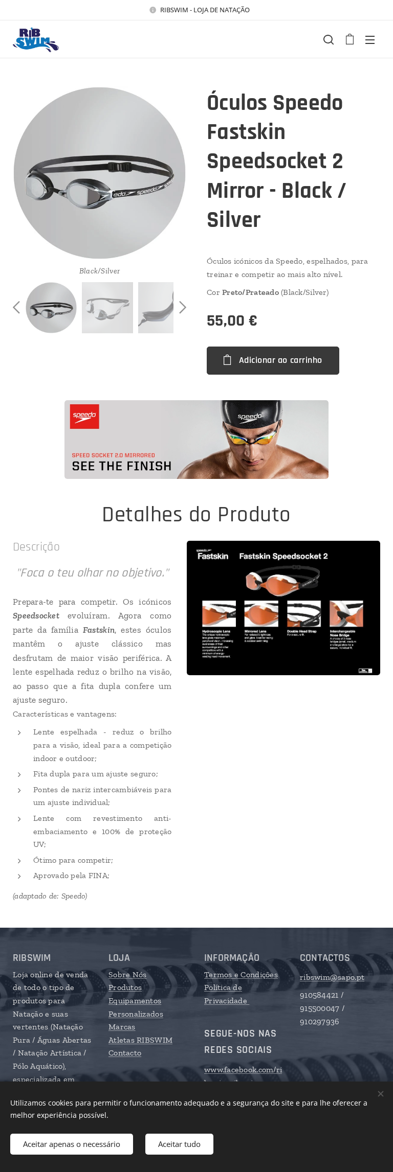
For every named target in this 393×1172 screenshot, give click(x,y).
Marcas (122, 1026)
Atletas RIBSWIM (140, 1040)
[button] (328, 39)
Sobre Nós (127, 974)
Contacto (124, 1053)
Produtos (125, 987)
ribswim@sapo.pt (332, 977)
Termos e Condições (241, 974)
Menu (370, 39)
